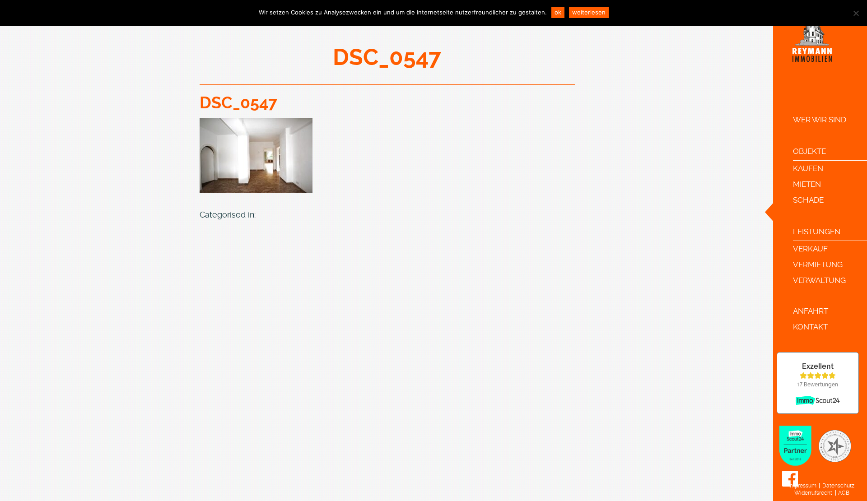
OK (558, 12)
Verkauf (810, 248)
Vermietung (818, 264)
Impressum (802, 485)
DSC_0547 (238, 102)
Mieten (807, 184)
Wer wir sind (819, 119)
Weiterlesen (589, 12)
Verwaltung (819, 280)
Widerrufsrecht (813, 493)
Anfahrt (810, 310)
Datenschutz (838, 485)
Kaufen (808, 168)
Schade (808, 199)
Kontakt (810, 326)
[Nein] (855, 13)
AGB (843, 493)
